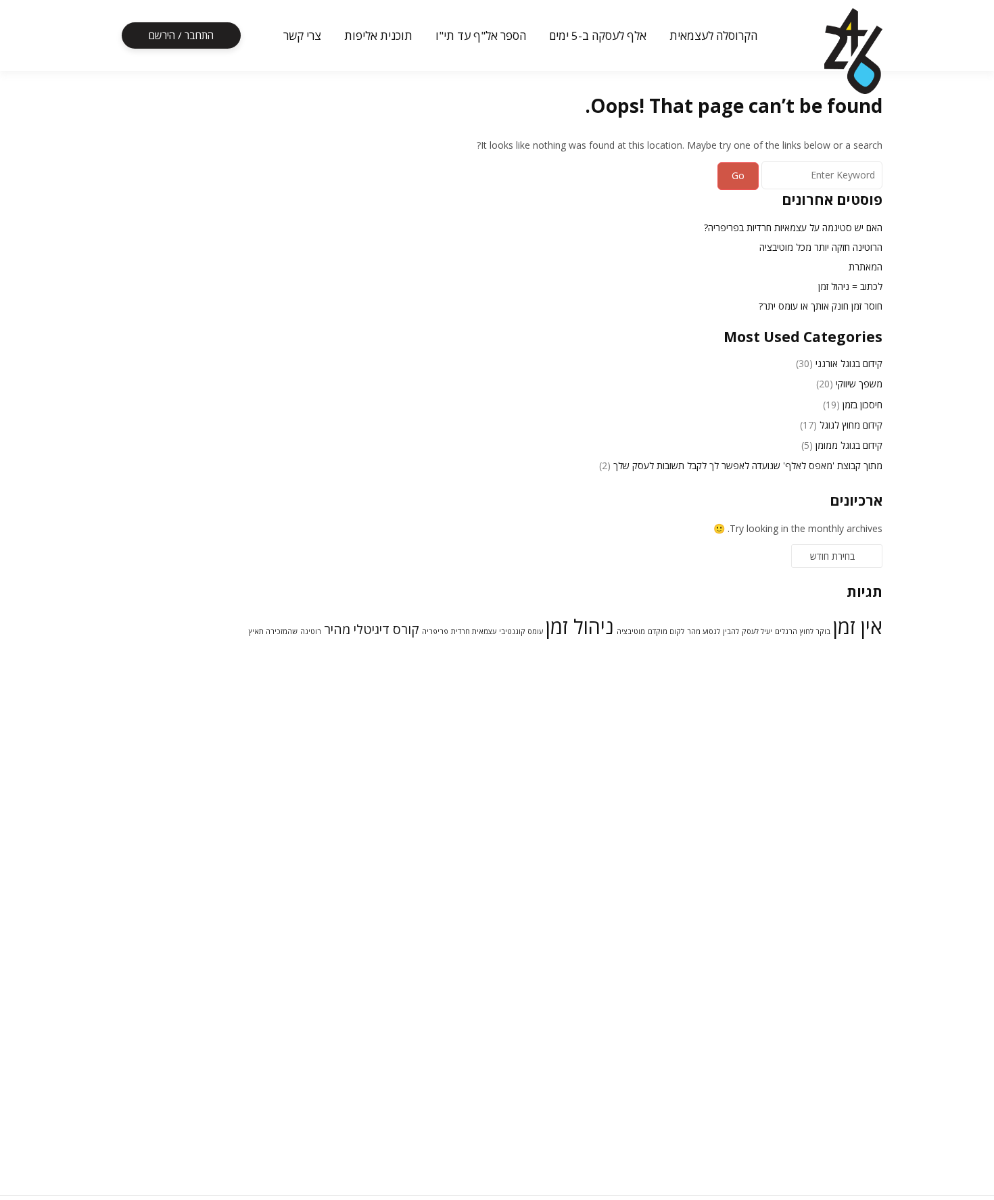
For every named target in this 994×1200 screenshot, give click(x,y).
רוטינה (310, 631)
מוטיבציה (631, 631)
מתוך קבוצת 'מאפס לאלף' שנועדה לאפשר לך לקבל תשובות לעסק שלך (747, 465)
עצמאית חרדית (473, 631)
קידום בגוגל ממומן (848, 445)
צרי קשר (302, 35)
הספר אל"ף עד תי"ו (480, 35)
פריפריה (435, 631)
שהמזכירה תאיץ (273, 631)
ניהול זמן (580, 626)
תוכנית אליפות (378, 35)
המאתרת (865, 266)
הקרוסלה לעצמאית (713, 35)
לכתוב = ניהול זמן (850, 286)
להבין (731, 631)
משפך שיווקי (859, 383)
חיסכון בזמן (862, 404)
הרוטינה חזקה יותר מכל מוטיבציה (820, 247)
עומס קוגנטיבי (521, 631)
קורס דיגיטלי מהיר (371, 629)
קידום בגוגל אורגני (848, 363)
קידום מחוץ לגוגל (851, 424)
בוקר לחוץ (815, 631)
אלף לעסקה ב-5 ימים (597, 35)
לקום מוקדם (666, 631)
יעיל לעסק (757, 631)
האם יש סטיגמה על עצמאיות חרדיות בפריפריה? (793, 227)
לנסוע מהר (703, 631)
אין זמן (857, 626)
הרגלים (786, 631)
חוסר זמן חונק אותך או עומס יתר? (820, 305)
